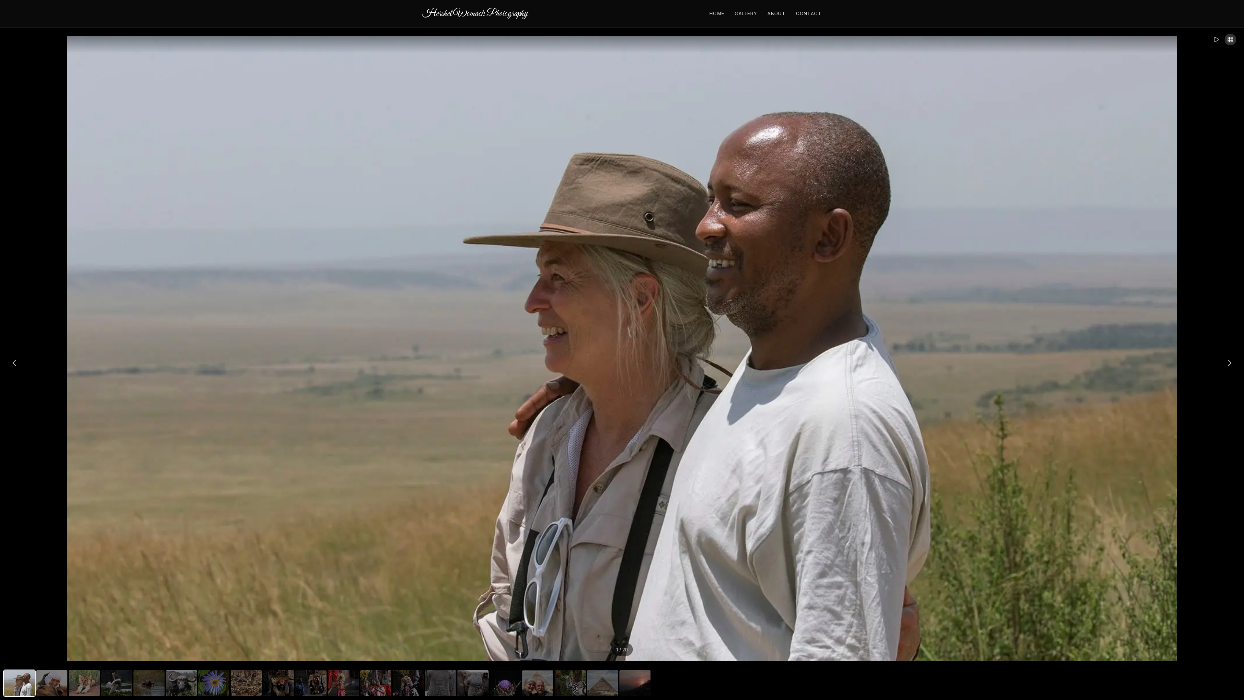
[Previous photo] (14, 363)
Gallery (746, 13)
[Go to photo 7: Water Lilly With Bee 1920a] (213, 683)
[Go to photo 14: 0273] (440, 683)
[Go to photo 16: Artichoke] (505, 683)
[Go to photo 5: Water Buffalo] (149, 683)
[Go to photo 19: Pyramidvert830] (602, 683)
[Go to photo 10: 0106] (311, 683)
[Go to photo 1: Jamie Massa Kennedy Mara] (19, 683)
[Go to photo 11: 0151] (343, 683)
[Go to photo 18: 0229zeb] (570, 683)
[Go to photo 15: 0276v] (473, 683)
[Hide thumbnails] (1230, 39)
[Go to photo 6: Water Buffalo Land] (181, 683)
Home (717, 13)
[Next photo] (1230, 363)
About (776, 13)
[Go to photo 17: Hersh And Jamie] (537, 683)
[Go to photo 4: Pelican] (116, 683)
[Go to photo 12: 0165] (375, 683)
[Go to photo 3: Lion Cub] (84, 683)
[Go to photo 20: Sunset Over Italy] (635, 683)
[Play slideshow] (1216, 39)
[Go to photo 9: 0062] (278, 683)
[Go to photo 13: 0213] (408, 683)
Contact (809, 13)
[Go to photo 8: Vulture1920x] (246, 683)
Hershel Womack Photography (475, 13)
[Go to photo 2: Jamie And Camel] (51, 683)
